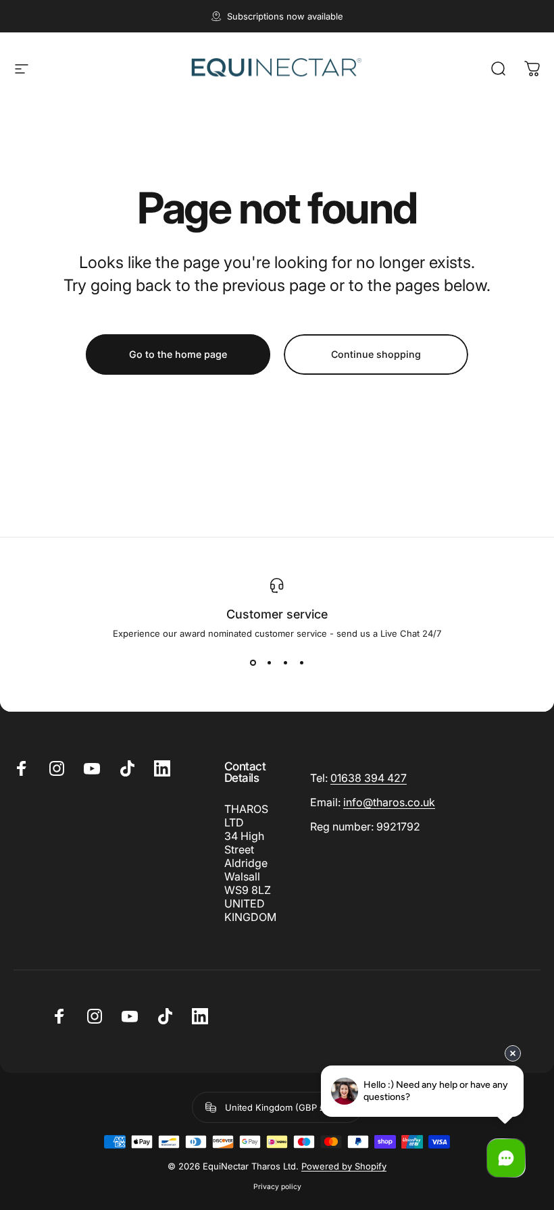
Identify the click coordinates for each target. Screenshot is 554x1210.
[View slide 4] (301, 663)
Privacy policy (277, 1186)
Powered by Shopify (343, 1166)
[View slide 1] (253, 663)
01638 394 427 (368, 778)
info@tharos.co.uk (389, 802)
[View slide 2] (269, 663)
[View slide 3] (285, 663)
